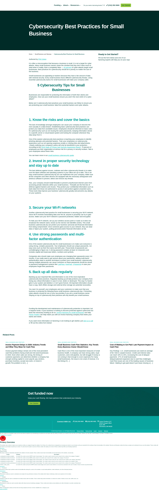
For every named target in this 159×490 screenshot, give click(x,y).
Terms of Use (88, 431)
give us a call (88, 321)
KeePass (69, 264)
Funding (57, 5)
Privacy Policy (80, 431)
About (65, 5)
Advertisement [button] (3, 480)
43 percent (67, 67)
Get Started (126, 5)
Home (30, 54)
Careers (100, 431)
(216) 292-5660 (113, 5)
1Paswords (77, 264)
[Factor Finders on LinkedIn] (67, 424)
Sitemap (106, 431)
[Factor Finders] (36, 7)
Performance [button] (2, 470)
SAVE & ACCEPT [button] (3, 489)
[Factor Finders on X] (64, 424)
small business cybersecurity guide (61, 155)
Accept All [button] (9, 434)
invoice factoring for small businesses (70, 313)
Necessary (4, 449)
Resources (74, 5)
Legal (95, 431)
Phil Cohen (42, 59)
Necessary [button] (2, 448)
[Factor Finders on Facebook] (58, 424)
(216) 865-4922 (91, 421)
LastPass (61, 264)
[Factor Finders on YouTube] (61, 424)
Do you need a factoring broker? (93, 5)
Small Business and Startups (43, 54)
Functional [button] (2, 466)
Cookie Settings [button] (3, 434)
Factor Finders (34, 315)
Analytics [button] (2, 475)
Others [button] (1, 484)
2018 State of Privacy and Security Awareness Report (61, 147)
